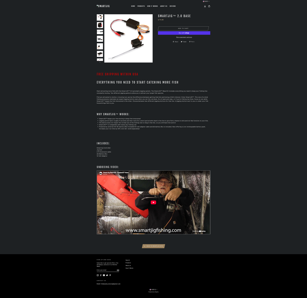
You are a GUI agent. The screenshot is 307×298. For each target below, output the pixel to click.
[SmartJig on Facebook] (101, 275)
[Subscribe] (118, 270)
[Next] (100, 62)
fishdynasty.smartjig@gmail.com (110, 284)
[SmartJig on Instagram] (98, 275)
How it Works (152, 6)
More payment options (184, 37)
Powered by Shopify (153, 291)
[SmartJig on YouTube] (104, 275)
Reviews (173, 6)
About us (163, 6)
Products (141, 6)
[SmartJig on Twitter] (107, 275)
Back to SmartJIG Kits (154, 246)
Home (133, 6)
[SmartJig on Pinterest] (110, 275)
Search (128, 260)
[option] (128, 38)
